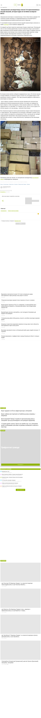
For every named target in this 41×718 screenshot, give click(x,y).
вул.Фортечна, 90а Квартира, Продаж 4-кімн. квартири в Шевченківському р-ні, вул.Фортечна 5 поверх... (16, 610)
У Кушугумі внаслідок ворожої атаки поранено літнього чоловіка (17, 300)
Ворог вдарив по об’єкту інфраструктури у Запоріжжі (16, 411)
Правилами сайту (18, 220)
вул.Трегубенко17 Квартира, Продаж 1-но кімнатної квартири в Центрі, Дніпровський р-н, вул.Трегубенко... (20, 636)
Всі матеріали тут (20, 464)
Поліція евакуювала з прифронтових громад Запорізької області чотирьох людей (20, 336)
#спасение (16, 184)
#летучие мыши (6, 184)
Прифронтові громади (10, 447)
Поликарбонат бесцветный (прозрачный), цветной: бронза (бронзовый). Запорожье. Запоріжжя (20, 662)
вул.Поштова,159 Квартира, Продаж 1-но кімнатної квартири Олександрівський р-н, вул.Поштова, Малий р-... (17, 584)
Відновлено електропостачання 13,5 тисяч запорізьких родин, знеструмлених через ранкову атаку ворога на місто (17, 294)
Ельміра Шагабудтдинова (7, 186)
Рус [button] (37, 5)
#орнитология (11, 184)
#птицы (1, 184)
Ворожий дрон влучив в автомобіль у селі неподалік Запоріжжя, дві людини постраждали (18, 312)
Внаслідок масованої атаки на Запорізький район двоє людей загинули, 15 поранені (20, 330)
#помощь (28, 184)
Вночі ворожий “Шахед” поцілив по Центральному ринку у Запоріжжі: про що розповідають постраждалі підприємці (18, 419)
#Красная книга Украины (22, 184)
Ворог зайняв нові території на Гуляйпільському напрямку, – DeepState (18, 414)
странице (6, 24)
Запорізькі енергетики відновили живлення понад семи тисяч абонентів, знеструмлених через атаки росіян (20, 324)
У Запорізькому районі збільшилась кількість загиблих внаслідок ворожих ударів (20, 318)
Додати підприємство (20, 489)
